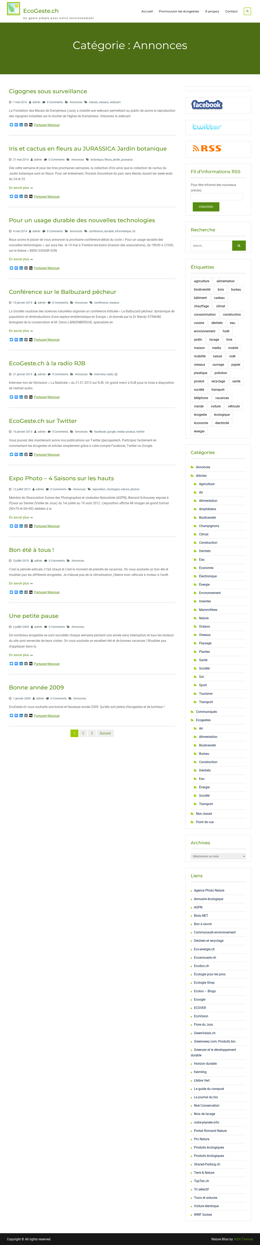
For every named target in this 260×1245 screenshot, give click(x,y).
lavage (214, 339)
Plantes (204, 652)
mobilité (200, 356)
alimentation (226, 281)
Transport (206, 702)
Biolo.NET (201, 916)
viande (199, 406)
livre (229, 339)
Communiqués (206, 712)
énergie (199, 431)
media (216, 348)
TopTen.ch (201, 1181)
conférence (96, 231)
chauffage (201, 306)
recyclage (218, 381)
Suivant (105, 733)
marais (93, 102)
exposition (98, 489)
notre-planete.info (206, 1122)
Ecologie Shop (204, 983)
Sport (203, 685)
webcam (115, 102)
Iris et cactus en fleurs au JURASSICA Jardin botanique (88, 148)
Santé (203, 660)
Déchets (205, 551)
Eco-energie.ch (204, 949)
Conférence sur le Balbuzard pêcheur (62, 291)
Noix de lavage (204, 1114)
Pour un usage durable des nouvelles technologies (82, 220)
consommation (205, 314)
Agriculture (206, 484)
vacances (222, 398)
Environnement (210, 593)
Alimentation (208, 501)
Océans (204, 626)
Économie (206, 568)
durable (109, 231)
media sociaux (126, 431)
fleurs (108, 159)
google (111, 431)
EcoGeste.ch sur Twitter (43, 420)
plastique (200, 373)
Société (204, 668)
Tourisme (205, 694)
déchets (217, 323)
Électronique (208, 576)
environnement (204, 331)
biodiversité (202, 289)
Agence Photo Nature (209, 890)
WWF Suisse (203, 1215)
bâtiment (200, 298)
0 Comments (55, 102)
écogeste (200, 415)
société (199, 390)
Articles (201, 476)
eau (232, 323)
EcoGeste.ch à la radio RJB (47, 363)
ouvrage (218, 364)
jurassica (127, 159)
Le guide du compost (209, 1089)
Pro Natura (201, 1139)
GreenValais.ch (205, 1033)
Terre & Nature (204, 1173)
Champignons (209, 526)
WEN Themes (243, 1239)
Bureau (204, 754)
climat (220, 306)
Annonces (76, 102)
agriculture (201, 281)
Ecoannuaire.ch (205, 957)
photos (134, 489)
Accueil (147, 11)
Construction (208, 543)
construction (232, 314)
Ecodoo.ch (201, 966)
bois (221, 289)
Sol (201, 677)
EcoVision (201, 1016)
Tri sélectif (201, 1189)
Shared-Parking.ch (207, 1164)
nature (125, 489)
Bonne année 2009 (36, 687)
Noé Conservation (206, 1105)
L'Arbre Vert (202, 1080)
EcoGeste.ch (41, 10)
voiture (216, 406)
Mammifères (208, 610)
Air (201, 492)
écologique (222, 415)
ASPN (198, 907)
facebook (100, 431)
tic (133, 231)
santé (236, 381)
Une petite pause (33, 615)
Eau (202, 559)
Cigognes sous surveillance (48, 91)
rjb (116, 374)
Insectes (205, 601)
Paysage (205, 643)
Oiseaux (205, 635)
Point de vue (205, 822)
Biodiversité (207, 518)
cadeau (219, 298)
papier (235, 364)
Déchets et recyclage (208, 941)
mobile (233, 348)
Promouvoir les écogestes (179, 11)
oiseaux (104, 102)
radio (110, 374)
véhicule (234, 406)
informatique (123, 231)
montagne (113, 489)
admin (36, 102)
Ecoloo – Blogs (205, 991)
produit (199, 381)
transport (217, 390)
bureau (236, 289)
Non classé (204, 814)
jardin (116, 159)
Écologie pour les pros (209, 974)
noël (232, 356)
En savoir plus (19, 188)
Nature (204, 618)
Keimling (200, 1072)
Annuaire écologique (208, 899)
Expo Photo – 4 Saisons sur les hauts (61, 478)
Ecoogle (199, 999)
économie (201, 423)
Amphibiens (207, 509)
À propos (212, 11)
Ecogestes (203, 720)
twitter (140, 431)
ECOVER (200, 1008)
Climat (203, 534)
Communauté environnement (215, 932)
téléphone (201, 398)
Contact (231, 11)
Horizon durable (205, 1064)
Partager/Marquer (47, 125)
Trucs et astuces (205, 1198)
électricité (222, 423)
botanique (97, 159)
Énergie (204, 584)
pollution (220, 373)
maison (199, 348)
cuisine (199, 323)
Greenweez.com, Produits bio (214, 1041)
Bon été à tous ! (31, 549)
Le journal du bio (206, 1097)
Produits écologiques (209, 1147)
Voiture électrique (206, 1206)
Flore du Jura (203, 1024)
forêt (226, 331)
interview (99, 374)
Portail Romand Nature (210, 1131)
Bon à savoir (203, 924)
